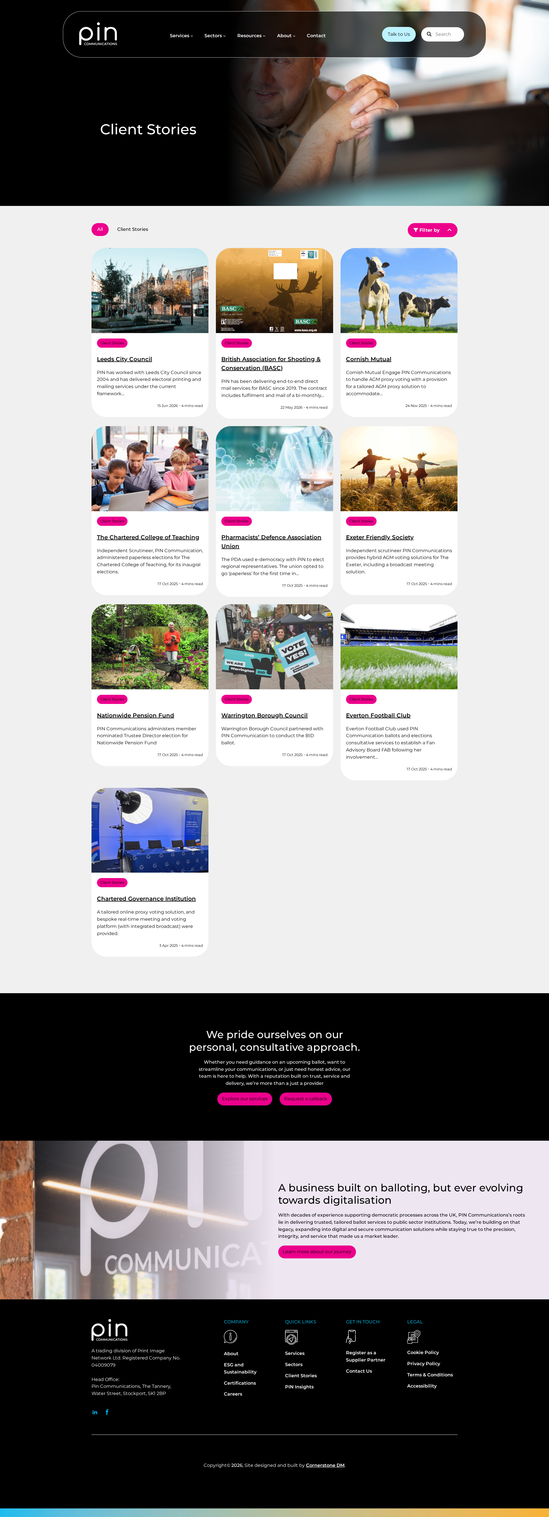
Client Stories (112, 343)
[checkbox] (133, 229)
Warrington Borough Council (264, 715)
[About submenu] (294, 35)
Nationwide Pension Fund (135, 715)
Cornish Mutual (368, 359)
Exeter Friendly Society (380, 537)
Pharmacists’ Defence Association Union (271, 542)
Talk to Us (399, 34)
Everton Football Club (378, 715)
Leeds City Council (124, 359)
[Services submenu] (191, 35)
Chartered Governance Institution (146, 898)
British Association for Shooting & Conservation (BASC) (271, 363)
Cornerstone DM (325, 1465)
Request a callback (305, 1098)
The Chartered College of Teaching (148, 537)
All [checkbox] (100, 229)
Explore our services (245, 1098)
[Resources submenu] (264, 35)
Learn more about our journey (317, 1251)
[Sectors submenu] (224, 35)
